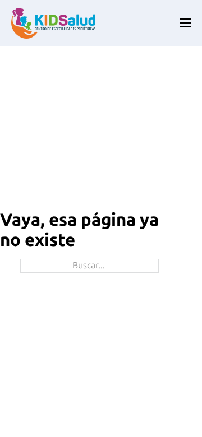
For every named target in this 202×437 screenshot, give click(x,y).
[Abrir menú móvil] (185, 22)
